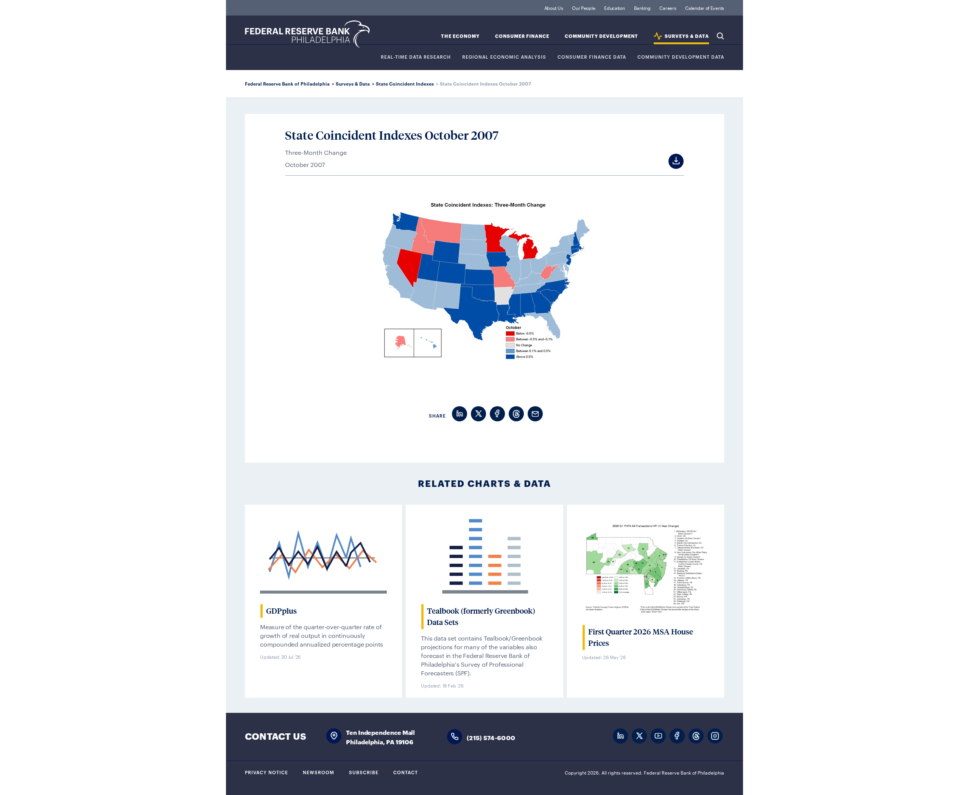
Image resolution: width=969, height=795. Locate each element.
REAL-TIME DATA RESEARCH (416, 57)
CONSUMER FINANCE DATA (592, 57)
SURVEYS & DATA (687, 36)
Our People (583, 7)
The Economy (460, 36)
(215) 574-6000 (491, 737)
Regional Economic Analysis (504, 57)
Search (720, 36)
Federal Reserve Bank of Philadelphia (307, 34)
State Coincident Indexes (405, 83)
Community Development (601, 36)
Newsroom (318, 771)
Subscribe (364, 771)
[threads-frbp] (696, 736)
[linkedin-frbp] (620, 736)
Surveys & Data (353, 83)
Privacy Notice (266, 771)
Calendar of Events (704, 7)
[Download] (669, 161)
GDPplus (281, 611)
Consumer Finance (522, 36)
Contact (405, 771)
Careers (667, 7)
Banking (642, 7)
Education (614, 7)
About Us (553, 7)
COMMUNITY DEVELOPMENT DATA (680, 57)
